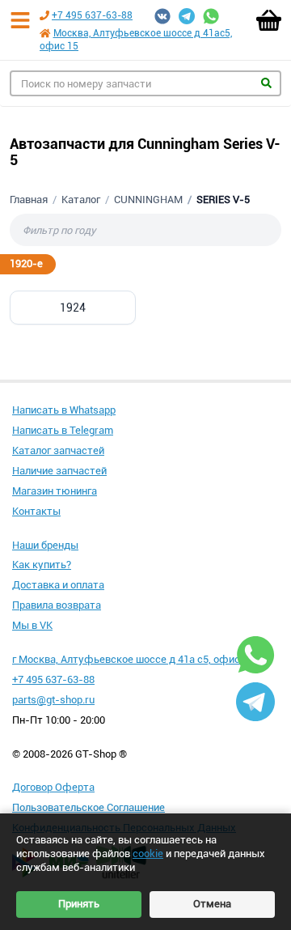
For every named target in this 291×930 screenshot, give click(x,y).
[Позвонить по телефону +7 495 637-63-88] (44, 15)
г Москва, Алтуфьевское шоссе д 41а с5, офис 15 (133, 659)
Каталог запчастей (58, 450)
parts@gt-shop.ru (53, 700)
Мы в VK (32, 625)
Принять (78, 904)
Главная (29, 199)
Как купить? (41, 564)
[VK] (162, 16)
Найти (266, 83)
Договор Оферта (53, 787)
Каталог (80, 199)
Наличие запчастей (59, 471)
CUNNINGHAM (148, 199)
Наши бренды (45, 545)
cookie (148, 853)
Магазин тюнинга (54, 491)
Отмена (212, 904)
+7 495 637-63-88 (92, 15)
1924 (73, 307)
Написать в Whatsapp (64, 410)
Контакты (36, 511)
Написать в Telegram (62, 430)
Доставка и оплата (58, 585)
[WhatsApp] (211, 16)
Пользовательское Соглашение (88, 807)
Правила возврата (56, 605)
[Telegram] (187, 16)
